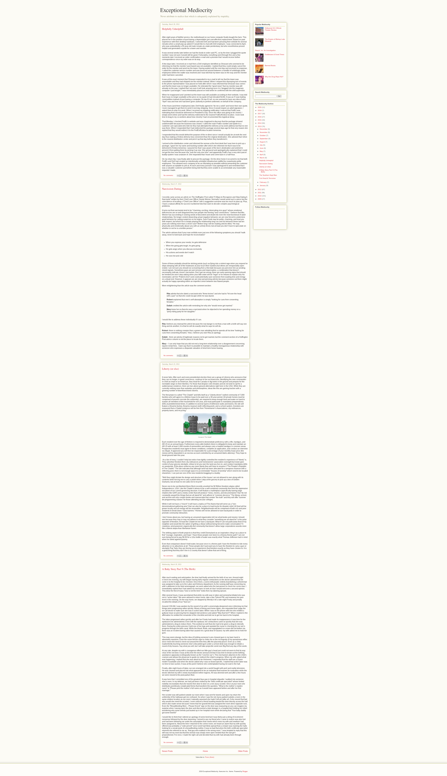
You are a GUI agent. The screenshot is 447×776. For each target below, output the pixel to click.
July (261, 145)
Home (205, 751)
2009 (260, 199)
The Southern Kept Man (268, 175)
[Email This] (178, 175)
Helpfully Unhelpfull (172, 28)
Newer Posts (167, 751)
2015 (260, 120)
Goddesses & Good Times (274, 54)
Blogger (244, 771)
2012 (260, 189)
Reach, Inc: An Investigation (265, 50)
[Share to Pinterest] (187, 175)
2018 (260, 110)
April (261, 154)
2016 (260, 117)
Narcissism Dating (171, 188)
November (264, 132)
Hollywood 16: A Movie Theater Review (273, 29)
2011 (260, 193)
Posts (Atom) (209, 757)
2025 (260, 107)
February (263, 182)
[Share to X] (182, 175)
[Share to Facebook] (184, 175)
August (262, 142)
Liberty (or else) (170, 368)
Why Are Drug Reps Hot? (274, 77)
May (261, 151)
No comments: (169, 175)
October (263, 135)
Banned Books (270, 65)
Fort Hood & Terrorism (267, 178)
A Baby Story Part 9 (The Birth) (178, 569)
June (262, 148)
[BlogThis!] (180, 175)
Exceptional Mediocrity (186, 9)
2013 (260, 126)
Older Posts (243, 751)
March (262, 158)
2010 (260, 196)
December (264, 129)
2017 (260, 113)
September (264, 139)
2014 (260, 123)
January (263, 185)
